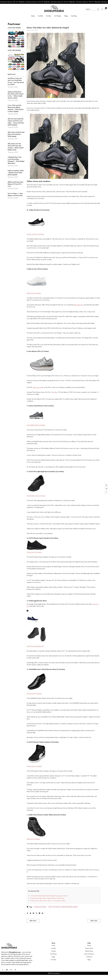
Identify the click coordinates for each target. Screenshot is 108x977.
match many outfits (37, 387)
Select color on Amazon (34, 293)
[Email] (42, 913)
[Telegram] (39, 913)
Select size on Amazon (33, 839)
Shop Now (22, 2)
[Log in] (102, 9)
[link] (16, 39)
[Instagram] (6, 969)
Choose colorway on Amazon (35, 234)
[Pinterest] (33, 913)
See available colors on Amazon (36, 425)
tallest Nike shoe (78, 305)
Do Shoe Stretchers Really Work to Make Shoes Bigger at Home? (49, 896)
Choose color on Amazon (34, 552)
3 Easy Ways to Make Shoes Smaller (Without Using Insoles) (47, 898)
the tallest (54, 392)
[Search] (92, 9)
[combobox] (91, 9)
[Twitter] (30, 913)
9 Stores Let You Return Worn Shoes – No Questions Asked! (47, 901)
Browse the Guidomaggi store (35, 646)
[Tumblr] (36, 913)
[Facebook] (27, 913)
